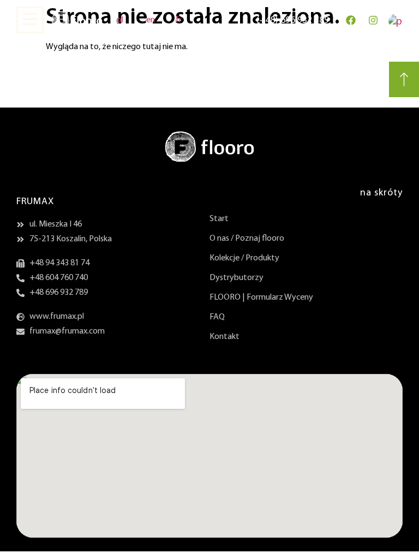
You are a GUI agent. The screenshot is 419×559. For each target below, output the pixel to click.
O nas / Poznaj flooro (247, 238)
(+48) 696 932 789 (292, 21)
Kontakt (225, 336)
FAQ (217, 317)
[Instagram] (373, 20)
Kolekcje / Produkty (244, 258)
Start (219, 219)
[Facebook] (351, 20)
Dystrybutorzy (237, 277)
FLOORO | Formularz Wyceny (261, 297)
